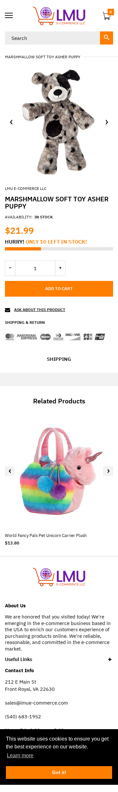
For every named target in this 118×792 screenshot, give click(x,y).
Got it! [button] (59, 772)
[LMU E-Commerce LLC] (59, 16)
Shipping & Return (25, 322)
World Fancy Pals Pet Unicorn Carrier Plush (46, 535)
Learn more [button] (20, 755)
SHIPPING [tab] (59, 359)
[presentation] (10, 471)
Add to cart (59, 288)
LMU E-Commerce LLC (25, 188)
